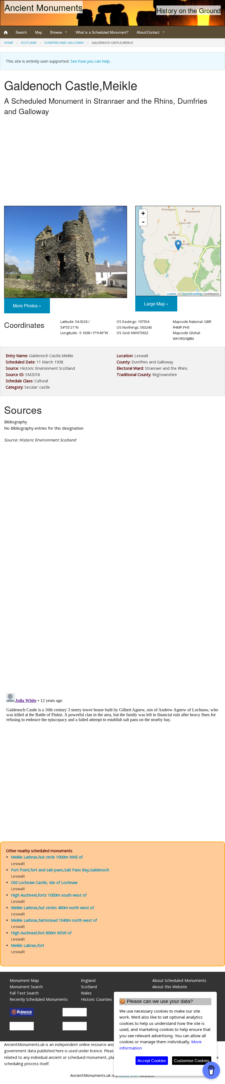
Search (21, 32)
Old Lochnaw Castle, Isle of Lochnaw (44, 882)
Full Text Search (24, 993)
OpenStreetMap (192, 293)
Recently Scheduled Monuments (39, 999)
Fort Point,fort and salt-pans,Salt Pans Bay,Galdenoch (60, 869)
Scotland (29, 43)
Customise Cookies (191, 1060)
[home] (6, 32)
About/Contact (148, 32)
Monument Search (26, 986)
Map (38, 32)
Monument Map (24, 980)
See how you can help (90, 61)
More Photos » (27, 305)
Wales (86, 993)
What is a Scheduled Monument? (102, 32)
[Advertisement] (112, 162)
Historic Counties (96, 999)
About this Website (169, 986)
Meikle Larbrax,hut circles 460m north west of (52, 907)
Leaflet (171, 293)
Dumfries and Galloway (64, 43)
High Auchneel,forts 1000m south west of (48, 895)
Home (8, 43)
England (88, 980)
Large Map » (156, 303)
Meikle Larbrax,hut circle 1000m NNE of (47, 857)
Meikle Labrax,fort (27, 945)
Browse (56, 32)
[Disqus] (112, 611)
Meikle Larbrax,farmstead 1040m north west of (54, 920)
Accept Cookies (151, 1060)
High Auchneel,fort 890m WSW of (41, 932)
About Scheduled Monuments (179, 980)
